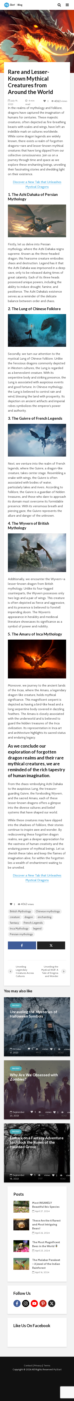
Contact (28, 1365)
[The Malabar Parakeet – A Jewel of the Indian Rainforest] (21, 1263)
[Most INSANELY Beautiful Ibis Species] (21, 1206)
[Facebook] (17, 1303)
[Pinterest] (43, 1303)
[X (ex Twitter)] (51, 1303)
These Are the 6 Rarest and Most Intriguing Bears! (46, 1224)
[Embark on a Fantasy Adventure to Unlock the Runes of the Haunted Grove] (37, 1152)
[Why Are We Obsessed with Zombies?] (37, 1089)
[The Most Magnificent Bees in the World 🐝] (21, 1246)
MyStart (57, 1369)
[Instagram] (25, 1303)
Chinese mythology (48, 911)
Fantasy (16, 1005)
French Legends (33, 923)
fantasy (14, 923)
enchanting (44, 917)
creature (15, 917)
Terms (46, 1365)
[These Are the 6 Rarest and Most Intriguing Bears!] (21, 1224)
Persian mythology (21, 934)
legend (37, 928)
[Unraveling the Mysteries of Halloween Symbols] (37, 1026)
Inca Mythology (19, 928)
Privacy (38, 1365)
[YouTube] (34, 1303)
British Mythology (20, 911)
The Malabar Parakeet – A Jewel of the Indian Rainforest (46, 1264)
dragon (28, 917)
